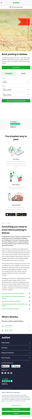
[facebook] (2, 373)
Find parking (16, 67)
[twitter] (8, 373)
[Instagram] (5, 373)
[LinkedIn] (11, 373)
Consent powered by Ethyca (23, 416)
